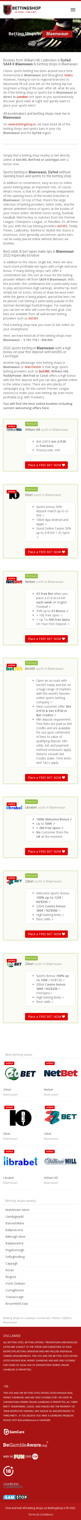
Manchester (33, 367)
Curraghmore (14, 1290)
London (23, 97)
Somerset (43, 1318)
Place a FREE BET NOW (45, 465)
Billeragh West (15, 1237)
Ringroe (10, 1277)
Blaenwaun (60, 429)
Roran (9, 1270)
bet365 (62, 226)
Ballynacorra (14, 1230)
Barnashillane (14, 1223)
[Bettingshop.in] (22, 9)
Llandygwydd (14, 1216)
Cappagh (11, 1263)
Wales (68, 75)
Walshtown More (17, 1210)
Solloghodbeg (15, 1257)
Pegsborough (14, 1250)
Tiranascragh (14, 1297)
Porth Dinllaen (15, 1283)
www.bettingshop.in (22, 124)
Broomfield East (16, 1303)
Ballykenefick (14, 1243)
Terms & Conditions (40, 1514)
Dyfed (66, 1318)
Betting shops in (13, 1318)
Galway (30, 1318)
